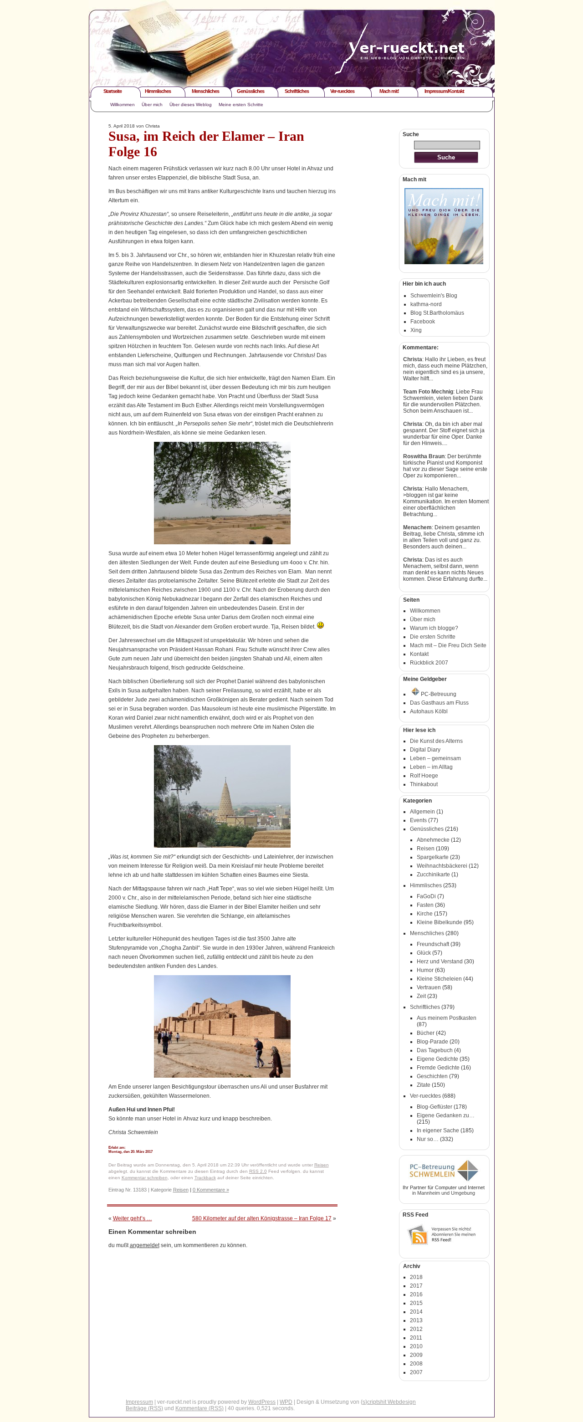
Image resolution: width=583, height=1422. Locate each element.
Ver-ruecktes (342, 91)
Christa (412, 359)
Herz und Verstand (440, 961)
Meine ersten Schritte (241, 104)
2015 (416, 1303)
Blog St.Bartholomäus (437, 313)
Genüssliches (250, 91)
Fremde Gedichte (438, 1067)
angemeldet (144, 1245)
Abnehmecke (433, 840)
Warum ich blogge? (434, 628)
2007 (416, 1372)
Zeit (421, 996)
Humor (425, 970)
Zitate (423, 1085)
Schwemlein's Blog (433, 295)
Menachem (417, 527)
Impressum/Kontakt (444, 91)
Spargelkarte (433, 857)
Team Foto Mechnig (428, 392)
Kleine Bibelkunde (439, 922)
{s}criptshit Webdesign (388, 1402)
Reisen (321, 1164)
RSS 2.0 (258, 1171)
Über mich (152, 104)
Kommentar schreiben (145, 1177)
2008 (416, 1364)
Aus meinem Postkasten (446, 1018)
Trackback (205, 1177)
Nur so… (428, 1139)
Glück (424, 953)
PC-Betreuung (438, 694)
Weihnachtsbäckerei (442, 866)
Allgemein (422, 811)
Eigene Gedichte (437, 1059)
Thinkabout (424, 784)
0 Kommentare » (211, 1189)
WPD (286, 1402)
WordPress (262, 1402)
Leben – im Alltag (431, 767)
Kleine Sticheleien (439, 979)
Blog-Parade (432, 1041)
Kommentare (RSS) (199, 1408)
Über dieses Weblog (190, 104)
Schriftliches (297, 91)
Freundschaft (433, 944)
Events (418, 820)
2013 (416, 1320)
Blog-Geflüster (434, 1107)
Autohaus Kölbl (429, 711)
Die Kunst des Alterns (436, 741)
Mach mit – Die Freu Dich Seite (448, 645)
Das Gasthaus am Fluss (439, 703)
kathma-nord (426, 304)
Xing (416, 330)
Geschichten (432, 1076)
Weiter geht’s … (132, 1218)
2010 (416, 1346)
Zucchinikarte (433, 874)
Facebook (422, 321)
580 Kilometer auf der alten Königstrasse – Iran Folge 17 (262, 1218)
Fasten (425, 905)
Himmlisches (158, 91)
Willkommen (122, 104)
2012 (416, 1329)
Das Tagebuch (435, 1050)
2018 (416, 1277)
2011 (416, 1338)
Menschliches (205, 91)
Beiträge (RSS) (144, 1408)
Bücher (426, 1033)
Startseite (112, 91)
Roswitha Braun (424, 456)
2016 (416, 1294)
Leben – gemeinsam (435, 758)
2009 (416, 1355)
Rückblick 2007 (429, 663)
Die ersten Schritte (432, 637)
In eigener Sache (438, 1130)
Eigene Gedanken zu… (446, 1115)
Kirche (425, 913)
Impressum (139, 1402)
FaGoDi (426, 896)
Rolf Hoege (424, 775)
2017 (416, 1286)
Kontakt (419, 654)
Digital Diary (425, 750)
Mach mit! (389, 91)
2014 (416, 1312)
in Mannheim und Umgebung (443, 1193)
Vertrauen (429, 987)
